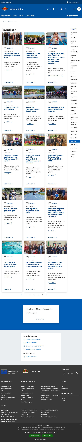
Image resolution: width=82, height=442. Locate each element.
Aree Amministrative (6, 388)
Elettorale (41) (73, 87)
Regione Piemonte (6, 2)
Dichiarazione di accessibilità (49, 417)
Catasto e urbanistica (27, 397)
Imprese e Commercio (27, 393)
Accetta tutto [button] (35, 435)
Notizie (63, 386)
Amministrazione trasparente (49, 410)
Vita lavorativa (25, 391)
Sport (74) (73, 141)
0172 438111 (10, 417)
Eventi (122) (74, 97)
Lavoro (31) (74, 104)
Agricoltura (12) (74, 33)
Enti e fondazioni (5, 393)
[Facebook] (52, 9)
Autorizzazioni (45, 397)
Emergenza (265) (74, 93)
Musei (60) (73, 110)
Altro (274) (73, 38)
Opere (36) (73, 114)
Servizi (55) (74, 134)
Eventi (63, 398)
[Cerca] (79, 9)
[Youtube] (60, 9)
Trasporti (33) (74, 145)
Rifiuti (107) (74, 128)
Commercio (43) (74, 67)
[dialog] (41, 432)
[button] (41, 439)
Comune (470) (73, 72)
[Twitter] (56, 9)
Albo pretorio (45, 412)
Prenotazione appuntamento (29, 410)
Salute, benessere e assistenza (49, 395)
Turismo (23, 400)
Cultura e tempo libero (27, 388)
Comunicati (9, 48)
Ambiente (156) (73, 42)
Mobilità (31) (74, 107)
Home (4, 22)
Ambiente (44, 393)
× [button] (80, 424)
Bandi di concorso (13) (74, 51)
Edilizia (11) (74, 83)
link (56, 432)
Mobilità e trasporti (26, 402)
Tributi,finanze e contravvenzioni (50, 391)
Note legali (44, 414)
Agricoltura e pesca (46, 400)
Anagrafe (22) (74, 46)
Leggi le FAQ (24, 414)
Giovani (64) (74, 100)
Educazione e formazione (48, 386)
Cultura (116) (74, 80)
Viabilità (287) (73, 156)
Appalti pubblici (25, 395)
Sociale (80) (74, 138)
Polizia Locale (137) (74, 118)
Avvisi (63, 391)
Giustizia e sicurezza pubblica (49, 388)
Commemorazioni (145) (75, 61)
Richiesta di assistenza (27, 417)
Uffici (2, 391)
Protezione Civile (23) (73, 123)
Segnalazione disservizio (28, 412)
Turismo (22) (74, 151)
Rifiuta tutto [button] (47, 435)
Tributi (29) (74, 148)
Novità (10, 22)
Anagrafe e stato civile (27, 386)
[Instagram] (64, 9)
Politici (3, 395)
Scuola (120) (74, 131)
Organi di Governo (6, 386)
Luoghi (63, 400)
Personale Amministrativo (8, 397)
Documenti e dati (5, 400)
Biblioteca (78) (73, 56)
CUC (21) (73, 76)
